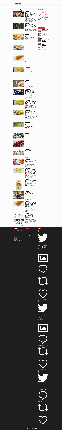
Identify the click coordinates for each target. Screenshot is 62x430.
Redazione (27, 135)
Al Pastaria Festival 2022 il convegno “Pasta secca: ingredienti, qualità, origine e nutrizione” (30, 113)
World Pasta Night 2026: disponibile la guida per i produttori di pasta (45, 44)
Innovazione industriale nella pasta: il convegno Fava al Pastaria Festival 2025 (30, 26)
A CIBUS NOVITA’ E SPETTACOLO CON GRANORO (29, 193)
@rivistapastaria (44, 230)
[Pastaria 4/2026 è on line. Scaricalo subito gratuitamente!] (39, 30)
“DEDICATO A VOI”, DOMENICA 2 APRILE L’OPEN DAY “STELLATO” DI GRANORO (30, 216)
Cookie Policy (35, 428)
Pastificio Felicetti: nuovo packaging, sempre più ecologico (30, 151)
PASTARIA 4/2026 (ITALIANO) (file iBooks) (43, 14)
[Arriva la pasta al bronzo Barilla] (18, 143)
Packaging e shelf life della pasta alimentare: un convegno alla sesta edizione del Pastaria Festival (30, 125)
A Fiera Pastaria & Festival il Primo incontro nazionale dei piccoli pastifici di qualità (30, 47)
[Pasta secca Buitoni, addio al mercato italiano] (18, 162)
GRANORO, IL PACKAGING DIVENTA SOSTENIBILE (30, 181)
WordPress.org (28, 235)
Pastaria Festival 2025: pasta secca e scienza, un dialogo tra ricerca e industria (30, 37)
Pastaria (27, 17)
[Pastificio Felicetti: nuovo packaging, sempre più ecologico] (18, 152)
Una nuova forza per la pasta (30, 82)
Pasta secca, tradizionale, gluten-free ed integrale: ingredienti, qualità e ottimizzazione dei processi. (30, 59)
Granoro (27, 182)
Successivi (27, 225)
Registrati (37, 6)
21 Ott (38, 372)
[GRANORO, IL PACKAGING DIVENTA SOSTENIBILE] (18, 184)
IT (43, 6)
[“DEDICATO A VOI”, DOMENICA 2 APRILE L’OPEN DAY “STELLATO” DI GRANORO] (18, 218)
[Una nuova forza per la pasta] (18, 83)
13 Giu (38, 302)
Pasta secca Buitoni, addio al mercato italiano (30, 161)
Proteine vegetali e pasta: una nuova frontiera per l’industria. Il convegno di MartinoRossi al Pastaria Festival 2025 (30, 14)
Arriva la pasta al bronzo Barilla (30, 142)
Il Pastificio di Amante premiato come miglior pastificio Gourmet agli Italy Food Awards (30, 92)
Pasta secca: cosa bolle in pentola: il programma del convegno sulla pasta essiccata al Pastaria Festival (30, 204)
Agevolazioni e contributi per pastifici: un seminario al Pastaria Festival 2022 (30, 102)
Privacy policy (32, 428)
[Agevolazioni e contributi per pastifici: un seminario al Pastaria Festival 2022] (18, 102)
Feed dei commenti (28, 234)
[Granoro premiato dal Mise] (18, 135)
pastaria (41, 230)
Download (34, 6)
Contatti (41, 6)
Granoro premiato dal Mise (30, 134)
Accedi (26, 231)
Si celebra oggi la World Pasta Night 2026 (45, 40)
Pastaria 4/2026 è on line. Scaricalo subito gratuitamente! (45, 30)
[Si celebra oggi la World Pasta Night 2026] (39, 40)
